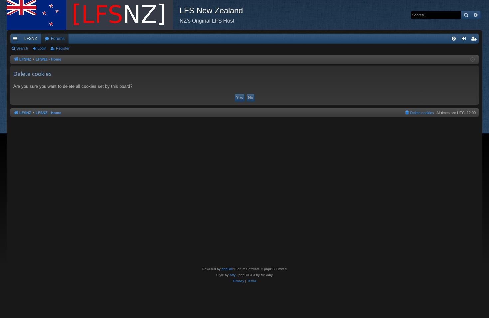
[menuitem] (454, 39)
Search (22, 48)
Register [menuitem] (475, 40)
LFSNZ (30, 38)
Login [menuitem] (465, 40)
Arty (233, 275)
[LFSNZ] (93, 15)
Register (63, 48)
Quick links (16, 40)
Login (42, 48)
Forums (58, 38)
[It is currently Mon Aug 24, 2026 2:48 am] (472, 60)
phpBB (227, 269)
